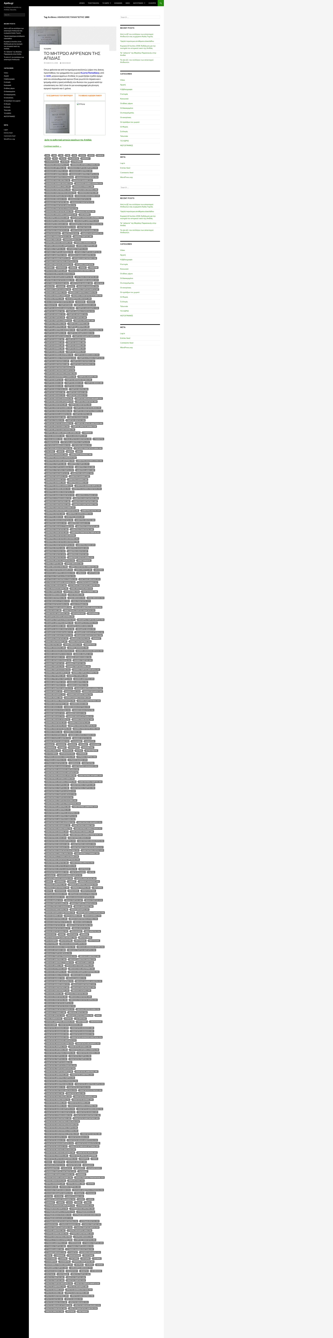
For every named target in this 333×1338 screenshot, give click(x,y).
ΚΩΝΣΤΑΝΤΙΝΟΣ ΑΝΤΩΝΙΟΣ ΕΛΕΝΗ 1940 (60, 778)
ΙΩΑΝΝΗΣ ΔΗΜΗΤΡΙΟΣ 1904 (77, 682)
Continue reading (52, 146)
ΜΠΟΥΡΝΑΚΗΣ (80, 940)
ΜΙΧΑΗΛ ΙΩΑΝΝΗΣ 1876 (54, 916)
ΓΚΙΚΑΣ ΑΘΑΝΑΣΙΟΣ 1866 (55, 436)
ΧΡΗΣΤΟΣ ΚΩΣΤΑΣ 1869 (54, 1299)
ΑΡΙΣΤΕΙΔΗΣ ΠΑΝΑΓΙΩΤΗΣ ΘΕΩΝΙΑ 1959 (59, 280)
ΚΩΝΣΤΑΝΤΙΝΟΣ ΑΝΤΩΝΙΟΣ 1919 (90, 775)
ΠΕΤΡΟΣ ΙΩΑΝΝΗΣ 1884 (76, 1184)
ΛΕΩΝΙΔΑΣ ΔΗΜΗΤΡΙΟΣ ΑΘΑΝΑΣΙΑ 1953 (83, 884)
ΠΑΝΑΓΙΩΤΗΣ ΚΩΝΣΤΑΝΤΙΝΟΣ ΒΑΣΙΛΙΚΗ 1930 (62, 1124)
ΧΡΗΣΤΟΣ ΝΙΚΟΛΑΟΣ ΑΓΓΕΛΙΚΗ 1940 (58, 1305)
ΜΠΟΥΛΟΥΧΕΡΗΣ (85, 937)
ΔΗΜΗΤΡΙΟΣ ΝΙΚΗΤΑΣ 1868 (85, 520)
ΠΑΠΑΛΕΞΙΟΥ (79, 1168)
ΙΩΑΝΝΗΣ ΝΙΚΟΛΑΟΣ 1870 (55, 713)
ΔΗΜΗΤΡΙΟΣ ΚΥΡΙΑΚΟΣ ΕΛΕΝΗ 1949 (58, 498)
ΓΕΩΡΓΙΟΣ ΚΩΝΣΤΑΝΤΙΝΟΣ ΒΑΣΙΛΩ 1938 (60, 367)
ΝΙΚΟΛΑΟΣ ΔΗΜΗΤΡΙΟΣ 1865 (89, 956)
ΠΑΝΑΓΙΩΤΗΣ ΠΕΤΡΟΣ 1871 (87, 1152)
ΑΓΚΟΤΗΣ (65, 161)
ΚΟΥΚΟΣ (79, 750)
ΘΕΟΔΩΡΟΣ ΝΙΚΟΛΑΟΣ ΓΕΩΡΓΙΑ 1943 (59, 635)
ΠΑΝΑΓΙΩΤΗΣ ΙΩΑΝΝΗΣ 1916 (56, 1106)
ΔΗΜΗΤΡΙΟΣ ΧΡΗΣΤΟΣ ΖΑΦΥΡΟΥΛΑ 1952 (60, 560)
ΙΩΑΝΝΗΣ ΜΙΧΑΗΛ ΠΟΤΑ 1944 (83, 710)
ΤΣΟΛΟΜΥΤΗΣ (65, 1261)
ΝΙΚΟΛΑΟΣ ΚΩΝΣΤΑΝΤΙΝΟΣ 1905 (83, 987)
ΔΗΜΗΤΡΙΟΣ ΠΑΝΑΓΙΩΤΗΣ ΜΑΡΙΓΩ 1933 (59, 545)
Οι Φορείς (152, 3)
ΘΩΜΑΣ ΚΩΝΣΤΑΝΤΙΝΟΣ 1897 (56, 641)
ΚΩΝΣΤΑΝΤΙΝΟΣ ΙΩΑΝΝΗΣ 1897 (57, 835)
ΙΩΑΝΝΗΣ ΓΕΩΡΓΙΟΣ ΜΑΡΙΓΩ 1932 (57, 672)
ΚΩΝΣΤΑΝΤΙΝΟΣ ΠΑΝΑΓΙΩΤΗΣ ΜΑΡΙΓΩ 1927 (87, 847)
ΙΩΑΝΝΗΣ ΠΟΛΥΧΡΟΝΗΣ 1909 (56, 735)
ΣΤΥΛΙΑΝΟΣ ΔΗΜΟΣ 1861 (54, 1249)
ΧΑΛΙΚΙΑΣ (89, 1265)
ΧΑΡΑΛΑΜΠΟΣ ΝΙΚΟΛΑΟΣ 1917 (81, 1268)
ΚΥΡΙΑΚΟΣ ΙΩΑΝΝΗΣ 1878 (78, 760)
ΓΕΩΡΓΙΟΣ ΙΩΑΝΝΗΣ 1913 (54, 352)
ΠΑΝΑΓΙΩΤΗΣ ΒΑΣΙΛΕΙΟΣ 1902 (88, 1053)
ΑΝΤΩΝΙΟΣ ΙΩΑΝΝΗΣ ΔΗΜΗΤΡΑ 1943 (82, 255)
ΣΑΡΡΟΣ (90, 1199)
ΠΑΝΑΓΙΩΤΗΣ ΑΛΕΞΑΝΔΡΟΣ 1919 (88, 1043)
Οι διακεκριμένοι (126, 108)
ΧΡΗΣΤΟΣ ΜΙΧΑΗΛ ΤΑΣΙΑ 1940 (56, 1302)
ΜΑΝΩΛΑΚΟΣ (73, 891)
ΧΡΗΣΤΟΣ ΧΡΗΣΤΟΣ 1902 (54, 1311)
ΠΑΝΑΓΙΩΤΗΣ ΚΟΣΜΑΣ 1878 (87, 1112)
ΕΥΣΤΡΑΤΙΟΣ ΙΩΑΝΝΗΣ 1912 (87, 582)
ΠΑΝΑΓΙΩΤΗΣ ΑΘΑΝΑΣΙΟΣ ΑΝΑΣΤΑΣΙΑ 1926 (86, 1037)
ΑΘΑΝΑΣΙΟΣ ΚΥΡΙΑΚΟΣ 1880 (83, 186)
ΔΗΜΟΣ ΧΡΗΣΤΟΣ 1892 (83, 570)
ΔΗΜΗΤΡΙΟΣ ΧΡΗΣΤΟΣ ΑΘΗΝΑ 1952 (81, 557)
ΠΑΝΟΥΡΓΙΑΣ (59, 1162)
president (86, 158)
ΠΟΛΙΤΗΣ (91, 1184)
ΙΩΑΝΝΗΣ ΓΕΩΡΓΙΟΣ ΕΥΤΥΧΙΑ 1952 (58, 669)
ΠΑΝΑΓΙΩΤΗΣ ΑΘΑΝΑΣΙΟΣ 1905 (57, 1034)
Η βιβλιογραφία (126, 89)
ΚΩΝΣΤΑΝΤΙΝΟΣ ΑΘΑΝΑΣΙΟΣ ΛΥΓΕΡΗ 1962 (60, 775)
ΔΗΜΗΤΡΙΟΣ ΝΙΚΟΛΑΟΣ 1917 (79, 523)
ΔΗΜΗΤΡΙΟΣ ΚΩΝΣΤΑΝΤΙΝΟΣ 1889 (85, 501)
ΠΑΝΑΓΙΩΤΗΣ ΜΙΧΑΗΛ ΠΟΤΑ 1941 (87, 1143)
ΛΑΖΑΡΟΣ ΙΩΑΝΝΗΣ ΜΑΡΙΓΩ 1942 (69, 875)
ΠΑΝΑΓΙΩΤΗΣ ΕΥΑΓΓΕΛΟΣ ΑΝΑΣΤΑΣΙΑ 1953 (61, 1090)
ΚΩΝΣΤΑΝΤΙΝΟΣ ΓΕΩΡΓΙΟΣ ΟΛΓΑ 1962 (59, 797)
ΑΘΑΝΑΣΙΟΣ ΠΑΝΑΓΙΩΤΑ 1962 (79, 199)
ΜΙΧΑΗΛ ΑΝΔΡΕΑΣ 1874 (54, 900)
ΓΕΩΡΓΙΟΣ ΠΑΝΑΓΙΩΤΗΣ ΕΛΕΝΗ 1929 (58, 408)
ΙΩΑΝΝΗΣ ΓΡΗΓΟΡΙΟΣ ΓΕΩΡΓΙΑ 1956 (58, 679)
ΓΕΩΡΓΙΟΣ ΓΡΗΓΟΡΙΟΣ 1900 (55, 323)
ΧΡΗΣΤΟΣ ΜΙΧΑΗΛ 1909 (74, 1299)
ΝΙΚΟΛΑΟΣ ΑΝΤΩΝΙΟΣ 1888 (55, 950)
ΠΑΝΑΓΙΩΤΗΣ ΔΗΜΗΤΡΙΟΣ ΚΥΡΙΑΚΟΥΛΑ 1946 (61, 1081)
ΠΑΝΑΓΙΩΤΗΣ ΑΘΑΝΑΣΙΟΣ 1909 (57, 1037)
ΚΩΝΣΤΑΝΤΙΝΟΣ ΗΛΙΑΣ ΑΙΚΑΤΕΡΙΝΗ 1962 (60, 822)
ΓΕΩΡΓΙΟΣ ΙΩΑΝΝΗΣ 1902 (54, 348)
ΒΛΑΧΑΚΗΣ (81, 302)
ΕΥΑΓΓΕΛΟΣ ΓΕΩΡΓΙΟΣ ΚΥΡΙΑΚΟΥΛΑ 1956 (60, 576)
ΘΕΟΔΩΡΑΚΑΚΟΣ (78, 613)
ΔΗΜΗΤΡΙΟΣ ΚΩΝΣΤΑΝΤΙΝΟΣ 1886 (58, 501)
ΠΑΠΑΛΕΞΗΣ (66, 1168)
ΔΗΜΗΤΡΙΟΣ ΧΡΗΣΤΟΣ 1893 (78, 554)
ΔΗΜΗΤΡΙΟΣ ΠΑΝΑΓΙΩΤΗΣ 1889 (82, 529)
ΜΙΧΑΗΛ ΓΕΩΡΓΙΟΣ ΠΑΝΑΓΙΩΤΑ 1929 (83, 903)
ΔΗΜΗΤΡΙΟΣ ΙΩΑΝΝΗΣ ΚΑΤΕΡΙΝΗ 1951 (59, 486)
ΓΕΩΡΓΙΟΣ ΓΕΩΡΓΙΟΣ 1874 (55, 317)
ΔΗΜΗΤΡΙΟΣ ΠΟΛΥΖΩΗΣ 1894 (78, 548)
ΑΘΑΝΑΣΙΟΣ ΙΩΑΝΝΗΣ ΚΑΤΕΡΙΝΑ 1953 (89, 183)
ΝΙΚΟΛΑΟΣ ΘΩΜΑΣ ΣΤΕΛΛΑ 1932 (57, 975)
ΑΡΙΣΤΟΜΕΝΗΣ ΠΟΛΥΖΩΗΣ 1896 (57, 283)
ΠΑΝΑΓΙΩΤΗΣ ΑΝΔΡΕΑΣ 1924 (56, 1046)
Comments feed (126, 172)
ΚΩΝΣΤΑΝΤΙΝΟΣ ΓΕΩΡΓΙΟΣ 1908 (83, 788)
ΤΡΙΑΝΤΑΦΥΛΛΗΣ (74, 1255)
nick (55, 158)
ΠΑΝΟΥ (48, 1162)
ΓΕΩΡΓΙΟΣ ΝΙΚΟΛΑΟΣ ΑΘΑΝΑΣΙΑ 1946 (59, 398)
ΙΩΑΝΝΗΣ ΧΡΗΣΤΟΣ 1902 (82, 738)
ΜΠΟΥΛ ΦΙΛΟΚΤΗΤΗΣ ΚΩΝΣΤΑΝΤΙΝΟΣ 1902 (61, 937)
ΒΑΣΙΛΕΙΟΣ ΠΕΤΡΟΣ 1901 (54, 299)
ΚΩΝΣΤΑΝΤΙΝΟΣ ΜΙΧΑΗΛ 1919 (79, 838)
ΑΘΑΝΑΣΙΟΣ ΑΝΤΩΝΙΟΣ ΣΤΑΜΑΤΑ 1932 (85, 165)
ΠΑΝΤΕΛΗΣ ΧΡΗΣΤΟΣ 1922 (55, 1165)
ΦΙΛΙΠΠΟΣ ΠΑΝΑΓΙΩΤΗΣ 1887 (83, 1261)
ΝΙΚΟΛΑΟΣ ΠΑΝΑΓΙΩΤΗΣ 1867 (56, 997)
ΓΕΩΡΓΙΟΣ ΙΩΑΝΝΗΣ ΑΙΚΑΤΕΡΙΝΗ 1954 (59, 355)
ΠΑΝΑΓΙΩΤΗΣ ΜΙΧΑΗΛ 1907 (55, 1140)
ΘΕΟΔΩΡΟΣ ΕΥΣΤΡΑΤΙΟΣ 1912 (86, 623)
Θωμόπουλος (90, 644)
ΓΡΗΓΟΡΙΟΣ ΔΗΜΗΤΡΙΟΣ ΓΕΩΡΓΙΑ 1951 (75, 442)
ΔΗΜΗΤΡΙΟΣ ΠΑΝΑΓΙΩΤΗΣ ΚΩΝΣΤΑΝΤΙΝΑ (60, 535)
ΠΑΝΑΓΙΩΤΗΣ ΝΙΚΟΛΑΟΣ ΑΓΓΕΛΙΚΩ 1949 (84, 1146)
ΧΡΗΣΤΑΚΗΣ (50, 1274)
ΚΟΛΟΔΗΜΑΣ (95, 744)
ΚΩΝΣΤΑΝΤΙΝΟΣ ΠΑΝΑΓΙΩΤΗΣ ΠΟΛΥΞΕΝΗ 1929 (62, 850)
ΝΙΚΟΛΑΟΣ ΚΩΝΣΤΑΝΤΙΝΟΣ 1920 (57, 990)
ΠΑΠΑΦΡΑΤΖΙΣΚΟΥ (94, 1168)
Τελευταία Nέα (93, 3)
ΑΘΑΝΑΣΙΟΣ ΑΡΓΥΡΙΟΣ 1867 (55, 168)
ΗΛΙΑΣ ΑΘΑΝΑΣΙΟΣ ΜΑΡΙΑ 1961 (56, 588)
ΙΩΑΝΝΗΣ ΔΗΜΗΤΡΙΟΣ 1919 (55, 685)
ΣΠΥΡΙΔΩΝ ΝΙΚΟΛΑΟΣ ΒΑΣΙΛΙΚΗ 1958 (87, 1215)
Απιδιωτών (93, 267)
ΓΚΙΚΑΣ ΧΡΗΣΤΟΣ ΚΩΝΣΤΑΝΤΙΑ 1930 (78, 439)
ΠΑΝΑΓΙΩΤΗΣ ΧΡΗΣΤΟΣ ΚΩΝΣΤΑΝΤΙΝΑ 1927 (61, 1159)
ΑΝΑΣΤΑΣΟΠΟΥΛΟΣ (53, 233)
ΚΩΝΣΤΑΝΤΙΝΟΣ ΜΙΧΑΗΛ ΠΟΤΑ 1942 (90, 841)
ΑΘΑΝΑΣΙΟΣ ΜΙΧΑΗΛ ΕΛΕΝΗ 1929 (87, 196)
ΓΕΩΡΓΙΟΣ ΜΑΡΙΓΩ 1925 (54, 380)
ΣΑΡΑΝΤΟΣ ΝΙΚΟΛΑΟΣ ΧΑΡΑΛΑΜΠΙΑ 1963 (60, 1199)
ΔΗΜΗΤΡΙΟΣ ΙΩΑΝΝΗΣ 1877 (55, 479)
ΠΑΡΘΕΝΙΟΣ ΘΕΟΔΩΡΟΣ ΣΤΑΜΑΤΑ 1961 (59, 1174)
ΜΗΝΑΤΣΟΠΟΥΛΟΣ (88, 891)
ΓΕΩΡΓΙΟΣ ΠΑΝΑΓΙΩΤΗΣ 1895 (56, 404)
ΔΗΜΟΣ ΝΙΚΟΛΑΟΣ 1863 (74, 563)
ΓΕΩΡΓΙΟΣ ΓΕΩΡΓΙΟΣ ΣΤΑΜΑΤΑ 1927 (58, 320)
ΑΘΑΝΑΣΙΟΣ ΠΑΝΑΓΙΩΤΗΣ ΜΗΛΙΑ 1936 (59, 211)
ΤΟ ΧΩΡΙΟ (105, 3)
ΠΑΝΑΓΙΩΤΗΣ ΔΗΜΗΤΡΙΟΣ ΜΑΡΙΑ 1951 (59, 1084)
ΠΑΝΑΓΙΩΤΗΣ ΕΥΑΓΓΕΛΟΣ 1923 (79, 1087)
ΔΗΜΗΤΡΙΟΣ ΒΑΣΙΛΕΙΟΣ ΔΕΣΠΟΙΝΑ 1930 (60, 461)
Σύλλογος (73, 1252)
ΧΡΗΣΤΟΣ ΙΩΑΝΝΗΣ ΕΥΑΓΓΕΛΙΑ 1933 (79, 1289)
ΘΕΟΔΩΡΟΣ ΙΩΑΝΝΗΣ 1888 (55, 626)
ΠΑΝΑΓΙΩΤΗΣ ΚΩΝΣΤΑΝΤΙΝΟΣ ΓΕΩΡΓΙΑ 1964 (61, 1127)
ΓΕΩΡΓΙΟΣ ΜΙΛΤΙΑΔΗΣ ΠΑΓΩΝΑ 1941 (78, 380)
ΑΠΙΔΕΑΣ (73, 267)
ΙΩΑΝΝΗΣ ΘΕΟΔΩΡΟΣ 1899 (92, 691)
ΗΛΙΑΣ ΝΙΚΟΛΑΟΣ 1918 (76, 598)
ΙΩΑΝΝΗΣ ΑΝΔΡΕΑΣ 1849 (83, 654)
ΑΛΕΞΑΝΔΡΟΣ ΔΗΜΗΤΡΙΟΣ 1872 (87, 221)
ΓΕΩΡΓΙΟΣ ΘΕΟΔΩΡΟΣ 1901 (55, 333)
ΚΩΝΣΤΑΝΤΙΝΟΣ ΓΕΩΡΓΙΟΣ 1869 (57, 785)
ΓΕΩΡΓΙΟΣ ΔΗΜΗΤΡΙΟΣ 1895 (55, 327)
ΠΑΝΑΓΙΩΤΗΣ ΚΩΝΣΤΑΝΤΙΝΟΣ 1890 (58, 1118)
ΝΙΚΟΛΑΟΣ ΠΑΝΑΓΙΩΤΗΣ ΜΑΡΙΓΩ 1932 (59, 1003)
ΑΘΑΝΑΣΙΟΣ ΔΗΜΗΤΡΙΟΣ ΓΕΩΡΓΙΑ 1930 (84, 174)
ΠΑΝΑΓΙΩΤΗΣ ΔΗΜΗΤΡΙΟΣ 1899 (57, 1074)
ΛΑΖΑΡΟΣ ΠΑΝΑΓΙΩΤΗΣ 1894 (86, 878)
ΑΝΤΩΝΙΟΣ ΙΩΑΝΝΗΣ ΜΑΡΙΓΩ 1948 (58, 258)
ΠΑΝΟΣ (94, 1159)
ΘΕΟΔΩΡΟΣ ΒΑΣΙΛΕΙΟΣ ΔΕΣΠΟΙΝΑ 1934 (59, 616)
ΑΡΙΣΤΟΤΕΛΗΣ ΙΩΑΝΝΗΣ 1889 (82, 283)
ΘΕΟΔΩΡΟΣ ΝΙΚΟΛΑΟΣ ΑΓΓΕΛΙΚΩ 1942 (89, 632)
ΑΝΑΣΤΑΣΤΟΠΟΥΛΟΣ (70, 233)
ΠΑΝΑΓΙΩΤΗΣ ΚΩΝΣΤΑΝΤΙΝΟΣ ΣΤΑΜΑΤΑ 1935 (61, 1131)
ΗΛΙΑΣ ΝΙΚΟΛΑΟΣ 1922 (96, 598)
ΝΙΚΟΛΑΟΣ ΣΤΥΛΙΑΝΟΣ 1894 (55, 1012)
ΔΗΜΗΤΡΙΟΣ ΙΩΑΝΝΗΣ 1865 (79, 476)
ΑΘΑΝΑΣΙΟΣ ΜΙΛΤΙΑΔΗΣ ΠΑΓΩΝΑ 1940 (59, 196)
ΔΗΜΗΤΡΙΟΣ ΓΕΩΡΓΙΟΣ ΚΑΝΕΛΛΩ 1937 (59, 467)
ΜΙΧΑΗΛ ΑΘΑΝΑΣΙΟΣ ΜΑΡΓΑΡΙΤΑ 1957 (80, 897)
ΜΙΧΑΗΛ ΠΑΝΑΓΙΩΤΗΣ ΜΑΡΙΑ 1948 (80, 925)
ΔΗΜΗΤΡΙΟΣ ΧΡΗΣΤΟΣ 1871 (77, 551)
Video (128, 3)
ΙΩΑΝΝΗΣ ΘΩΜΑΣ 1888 (54, 697)
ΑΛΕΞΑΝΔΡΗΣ (85, 214)
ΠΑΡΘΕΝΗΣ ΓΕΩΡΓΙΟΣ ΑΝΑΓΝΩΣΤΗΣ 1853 (60, 1171)
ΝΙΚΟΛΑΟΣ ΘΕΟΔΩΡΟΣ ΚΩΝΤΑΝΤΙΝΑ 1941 (84, 972)
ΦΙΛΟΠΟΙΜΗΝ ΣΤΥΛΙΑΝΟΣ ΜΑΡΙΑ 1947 (59, 1265)
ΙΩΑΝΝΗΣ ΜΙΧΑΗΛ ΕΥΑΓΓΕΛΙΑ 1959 (77, 707)
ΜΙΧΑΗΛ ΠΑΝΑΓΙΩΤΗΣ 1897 (55, 925)
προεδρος (79, 1193)
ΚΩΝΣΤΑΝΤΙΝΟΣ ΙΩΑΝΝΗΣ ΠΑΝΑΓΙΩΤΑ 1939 (86, 835)
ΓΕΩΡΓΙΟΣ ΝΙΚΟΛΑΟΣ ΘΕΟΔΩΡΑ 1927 (89, 398)
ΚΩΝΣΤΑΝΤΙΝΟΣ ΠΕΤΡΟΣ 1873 (92, 850)
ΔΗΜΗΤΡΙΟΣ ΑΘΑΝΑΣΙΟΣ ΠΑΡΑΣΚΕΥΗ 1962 (61, 457)
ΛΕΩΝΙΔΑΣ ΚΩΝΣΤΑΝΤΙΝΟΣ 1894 (57, 887)
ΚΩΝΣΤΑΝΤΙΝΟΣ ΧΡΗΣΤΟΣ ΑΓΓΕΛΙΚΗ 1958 (60, 866)
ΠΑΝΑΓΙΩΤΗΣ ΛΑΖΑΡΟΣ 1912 (56, 1137)
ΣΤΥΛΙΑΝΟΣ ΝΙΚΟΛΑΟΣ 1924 (55, 1252)
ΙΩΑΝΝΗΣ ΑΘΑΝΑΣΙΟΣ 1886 (55, 648)
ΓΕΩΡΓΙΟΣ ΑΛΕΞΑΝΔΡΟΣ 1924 (87, 308)
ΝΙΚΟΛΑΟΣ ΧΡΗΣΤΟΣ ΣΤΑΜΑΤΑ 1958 (80, 1015)
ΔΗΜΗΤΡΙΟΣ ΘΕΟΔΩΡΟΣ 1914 (56, 476)
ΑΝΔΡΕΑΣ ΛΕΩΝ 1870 (53, 239)
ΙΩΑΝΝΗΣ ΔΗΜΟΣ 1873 (54, 691)
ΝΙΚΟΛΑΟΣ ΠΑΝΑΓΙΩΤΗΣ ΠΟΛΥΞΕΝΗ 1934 (60, 1006)
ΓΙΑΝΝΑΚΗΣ (87, 433)
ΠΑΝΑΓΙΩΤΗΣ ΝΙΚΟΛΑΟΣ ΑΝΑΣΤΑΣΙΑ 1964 (60, 1149)
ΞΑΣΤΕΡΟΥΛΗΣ (80, 1018)
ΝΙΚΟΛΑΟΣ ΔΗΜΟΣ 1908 (54, 965)
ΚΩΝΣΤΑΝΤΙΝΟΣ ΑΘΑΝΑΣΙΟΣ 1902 (85, 766)
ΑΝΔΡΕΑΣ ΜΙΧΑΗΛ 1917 (72, 239)
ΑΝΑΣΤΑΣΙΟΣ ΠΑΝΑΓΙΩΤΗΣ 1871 (57, 230)
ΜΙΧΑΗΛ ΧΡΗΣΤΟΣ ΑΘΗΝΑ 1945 (56, 931)
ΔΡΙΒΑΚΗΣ (81, 573)
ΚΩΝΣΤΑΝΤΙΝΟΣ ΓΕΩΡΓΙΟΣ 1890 (83, 785)
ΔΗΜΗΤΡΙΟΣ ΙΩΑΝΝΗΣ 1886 (77, 479)
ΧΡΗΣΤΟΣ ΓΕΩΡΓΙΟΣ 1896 (55, 1280)
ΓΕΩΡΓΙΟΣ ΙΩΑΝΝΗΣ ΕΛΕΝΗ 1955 (87, 355)
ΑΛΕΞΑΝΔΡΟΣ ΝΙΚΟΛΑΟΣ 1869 (56, 224)
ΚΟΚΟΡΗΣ (72, 744)
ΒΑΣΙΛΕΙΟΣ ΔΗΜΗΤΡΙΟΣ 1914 (56, 292)
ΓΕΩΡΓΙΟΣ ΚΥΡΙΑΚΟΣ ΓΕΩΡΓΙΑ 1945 (91, 358)
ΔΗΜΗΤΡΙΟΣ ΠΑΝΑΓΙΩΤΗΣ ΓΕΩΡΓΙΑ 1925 (85, 532)
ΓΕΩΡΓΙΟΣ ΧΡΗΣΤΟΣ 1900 (76, 420)
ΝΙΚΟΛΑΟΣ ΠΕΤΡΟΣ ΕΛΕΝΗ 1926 (88, 1009)
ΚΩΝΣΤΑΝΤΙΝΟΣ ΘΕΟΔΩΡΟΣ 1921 (57, 825)
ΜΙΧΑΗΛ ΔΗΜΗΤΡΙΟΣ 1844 (84, 906)
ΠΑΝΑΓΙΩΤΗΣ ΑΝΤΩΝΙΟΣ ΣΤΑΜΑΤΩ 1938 (84, 1050)
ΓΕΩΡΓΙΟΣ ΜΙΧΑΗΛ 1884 (94, 383)
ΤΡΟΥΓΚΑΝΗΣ (51, 1258)
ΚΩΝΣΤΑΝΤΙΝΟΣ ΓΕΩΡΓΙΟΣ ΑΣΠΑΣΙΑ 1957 (60, 791)
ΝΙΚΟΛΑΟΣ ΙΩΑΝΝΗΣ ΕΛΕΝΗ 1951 (57, 984)
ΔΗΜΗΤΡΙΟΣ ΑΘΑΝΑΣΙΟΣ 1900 (81, 454)
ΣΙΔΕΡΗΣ (61, 1202)
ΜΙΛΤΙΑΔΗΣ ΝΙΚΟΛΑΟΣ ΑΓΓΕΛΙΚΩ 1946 (83, 894)
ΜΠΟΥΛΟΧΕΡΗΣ (51, 940)
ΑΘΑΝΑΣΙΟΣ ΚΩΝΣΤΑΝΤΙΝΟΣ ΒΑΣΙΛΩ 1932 (60, 193)
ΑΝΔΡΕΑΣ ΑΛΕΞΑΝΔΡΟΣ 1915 (92, 233)
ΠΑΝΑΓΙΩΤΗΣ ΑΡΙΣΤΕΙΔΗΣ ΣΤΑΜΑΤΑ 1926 (60, 1053)
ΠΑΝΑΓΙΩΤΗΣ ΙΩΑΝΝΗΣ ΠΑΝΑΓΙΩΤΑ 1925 (60, 1112)
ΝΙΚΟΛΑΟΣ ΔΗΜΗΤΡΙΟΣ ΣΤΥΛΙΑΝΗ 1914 (59, 962)
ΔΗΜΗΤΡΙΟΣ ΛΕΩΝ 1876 (54, 517)
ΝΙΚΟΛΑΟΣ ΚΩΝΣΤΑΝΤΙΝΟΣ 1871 (83, 984)
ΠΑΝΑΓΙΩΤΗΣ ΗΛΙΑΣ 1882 (54, 1093)
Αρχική (82, 3)
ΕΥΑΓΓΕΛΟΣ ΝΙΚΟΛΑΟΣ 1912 (90, 579)
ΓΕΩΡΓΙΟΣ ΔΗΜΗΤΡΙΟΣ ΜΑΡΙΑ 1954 (90, 330)
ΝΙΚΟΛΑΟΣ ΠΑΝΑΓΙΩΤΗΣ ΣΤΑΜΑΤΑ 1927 (59, 1009)
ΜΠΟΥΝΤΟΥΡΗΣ (66, 940)
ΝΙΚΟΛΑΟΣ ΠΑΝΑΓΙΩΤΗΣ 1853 (76, 993)
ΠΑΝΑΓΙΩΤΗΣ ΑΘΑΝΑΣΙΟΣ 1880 (82, 1028)
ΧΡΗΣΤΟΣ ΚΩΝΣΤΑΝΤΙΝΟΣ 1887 (77, 1293)
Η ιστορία (124, 94)
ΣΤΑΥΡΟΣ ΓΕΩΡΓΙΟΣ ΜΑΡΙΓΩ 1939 (87, 1227)
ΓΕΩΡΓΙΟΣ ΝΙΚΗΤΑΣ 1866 (79, 389)
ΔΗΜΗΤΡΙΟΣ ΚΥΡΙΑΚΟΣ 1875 (87, 495)
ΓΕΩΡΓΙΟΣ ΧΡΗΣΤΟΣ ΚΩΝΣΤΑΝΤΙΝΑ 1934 (60, 429)
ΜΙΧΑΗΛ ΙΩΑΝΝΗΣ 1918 (92, 916)
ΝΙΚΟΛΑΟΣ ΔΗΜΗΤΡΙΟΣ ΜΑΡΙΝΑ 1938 (82, 959)
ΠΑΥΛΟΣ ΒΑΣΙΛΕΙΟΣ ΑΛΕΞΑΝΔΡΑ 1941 (59, 1177)
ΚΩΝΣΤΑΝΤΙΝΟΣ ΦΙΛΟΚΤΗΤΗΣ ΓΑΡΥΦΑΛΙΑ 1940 (62, 859)
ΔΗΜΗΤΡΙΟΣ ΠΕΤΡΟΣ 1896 (55, 548)
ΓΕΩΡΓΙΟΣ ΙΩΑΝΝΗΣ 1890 (54, 345)
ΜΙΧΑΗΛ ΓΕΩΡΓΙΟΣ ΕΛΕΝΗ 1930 (56, 903)
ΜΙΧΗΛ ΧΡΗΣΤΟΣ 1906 (92, 931)
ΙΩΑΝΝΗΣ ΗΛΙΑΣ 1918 (72, 691)
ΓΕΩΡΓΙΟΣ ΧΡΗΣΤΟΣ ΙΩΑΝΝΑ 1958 (84, 426)
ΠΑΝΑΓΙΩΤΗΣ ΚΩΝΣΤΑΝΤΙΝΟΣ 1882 (87, 1115)
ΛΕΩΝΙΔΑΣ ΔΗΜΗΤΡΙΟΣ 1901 (56, 884)
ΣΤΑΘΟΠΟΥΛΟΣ (51, 1224)
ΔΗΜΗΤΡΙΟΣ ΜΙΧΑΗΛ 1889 (75, 517)
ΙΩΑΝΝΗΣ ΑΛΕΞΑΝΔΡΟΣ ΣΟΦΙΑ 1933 (58, 654)
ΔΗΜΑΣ (79, 451)
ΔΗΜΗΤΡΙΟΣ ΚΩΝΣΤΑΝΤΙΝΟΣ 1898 (58, 504)
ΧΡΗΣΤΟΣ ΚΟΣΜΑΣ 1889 (54, 1293)
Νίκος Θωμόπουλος (54, 1018)
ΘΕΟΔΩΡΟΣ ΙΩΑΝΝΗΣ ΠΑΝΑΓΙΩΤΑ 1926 (59, 629)
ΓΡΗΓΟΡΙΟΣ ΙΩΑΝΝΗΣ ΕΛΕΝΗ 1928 (58, 445)
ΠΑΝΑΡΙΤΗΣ (84, 1159)
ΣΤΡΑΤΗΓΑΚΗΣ (75, 1243)
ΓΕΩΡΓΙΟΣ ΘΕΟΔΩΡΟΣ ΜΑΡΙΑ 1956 (58, 336)
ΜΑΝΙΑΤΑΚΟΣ (60, 891)
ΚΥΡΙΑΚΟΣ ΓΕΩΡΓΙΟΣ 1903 (87, 757)
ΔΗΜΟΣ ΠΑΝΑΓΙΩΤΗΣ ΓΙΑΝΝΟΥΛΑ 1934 (83, 567)
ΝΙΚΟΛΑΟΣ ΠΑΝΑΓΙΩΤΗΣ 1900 (56, 1000)
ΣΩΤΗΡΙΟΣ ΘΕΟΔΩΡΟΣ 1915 (90, 1252)
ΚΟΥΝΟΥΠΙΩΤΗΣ (91, 750)
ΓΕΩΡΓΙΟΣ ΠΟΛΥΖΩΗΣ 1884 (55, 417)
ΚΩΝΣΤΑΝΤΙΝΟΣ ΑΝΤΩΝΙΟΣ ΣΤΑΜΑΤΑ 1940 (61, 782)
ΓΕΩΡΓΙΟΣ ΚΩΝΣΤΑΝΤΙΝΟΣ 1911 (83, 364)
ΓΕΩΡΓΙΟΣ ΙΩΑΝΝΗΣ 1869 (76, 339)
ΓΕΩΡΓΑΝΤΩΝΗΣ (66, 305)
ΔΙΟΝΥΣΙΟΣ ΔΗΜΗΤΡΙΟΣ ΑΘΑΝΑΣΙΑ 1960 (60, 573)
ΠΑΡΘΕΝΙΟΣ (83, 1171)
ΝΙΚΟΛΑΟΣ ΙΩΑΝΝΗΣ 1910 (76, 978)
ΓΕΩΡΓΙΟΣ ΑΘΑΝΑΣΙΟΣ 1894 (85, 305)
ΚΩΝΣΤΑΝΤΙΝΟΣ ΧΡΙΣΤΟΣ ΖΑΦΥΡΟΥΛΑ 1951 (61, 869)
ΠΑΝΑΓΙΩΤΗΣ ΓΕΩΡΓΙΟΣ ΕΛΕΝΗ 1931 (58, 1062)
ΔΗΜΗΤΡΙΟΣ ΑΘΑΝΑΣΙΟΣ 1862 (56, 454)
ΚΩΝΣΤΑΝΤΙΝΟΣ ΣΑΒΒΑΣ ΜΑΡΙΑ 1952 (59, 853)
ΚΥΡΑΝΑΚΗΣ (82, 753)
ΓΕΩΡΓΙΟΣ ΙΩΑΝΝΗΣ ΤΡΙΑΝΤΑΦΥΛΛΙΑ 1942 (60, 358)
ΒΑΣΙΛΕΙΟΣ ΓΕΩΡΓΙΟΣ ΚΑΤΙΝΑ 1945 (58, 289)
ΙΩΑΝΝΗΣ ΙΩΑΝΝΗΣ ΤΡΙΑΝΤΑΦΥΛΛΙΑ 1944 (60, 701)
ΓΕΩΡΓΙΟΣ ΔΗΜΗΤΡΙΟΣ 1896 (79, 327)
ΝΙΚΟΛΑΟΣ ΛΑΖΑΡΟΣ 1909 (81, 990)
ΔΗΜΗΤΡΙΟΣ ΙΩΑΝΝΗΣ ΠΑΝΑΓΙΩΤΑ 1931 (87, 489)
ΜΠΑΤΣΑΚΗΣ (72, 934)
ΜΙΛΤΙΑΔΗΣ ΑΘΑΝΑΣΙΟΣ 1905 (56, 894)
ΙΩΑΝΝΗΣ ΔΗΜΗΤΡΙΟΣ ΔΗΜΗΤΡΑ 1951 (59, 688)
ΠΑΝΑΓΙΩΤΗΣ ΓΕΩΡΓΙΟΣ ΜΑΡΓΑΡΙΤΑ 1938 (60, 1068)
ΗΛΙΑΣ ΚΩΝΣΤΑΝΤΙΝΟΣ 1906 (55, 598)
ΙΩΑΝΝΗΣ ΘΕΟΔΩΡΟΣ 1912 (55, 694)
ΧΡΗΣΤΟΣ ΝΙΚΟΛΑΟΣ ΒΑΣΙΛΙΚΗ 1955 (87, 1305)
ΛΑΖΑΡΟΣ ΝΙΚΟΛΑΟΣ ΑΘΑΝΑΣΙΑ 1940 (59, 878)
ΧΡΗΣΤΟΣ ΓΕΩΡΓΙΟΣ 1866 (81, 1274)
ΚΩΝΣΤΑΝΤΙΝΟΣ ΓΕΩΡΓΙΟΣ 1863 (90, 782)
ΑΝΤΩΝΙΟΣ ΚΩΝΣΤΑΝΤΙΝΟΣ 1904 (84, 258)
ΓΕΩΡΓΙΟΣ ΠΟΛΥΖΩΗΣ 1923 (77, 417)
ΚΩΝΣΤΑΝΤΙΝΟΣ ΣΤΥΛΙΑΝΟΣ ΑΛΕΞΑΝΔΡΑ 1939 (62, 856)
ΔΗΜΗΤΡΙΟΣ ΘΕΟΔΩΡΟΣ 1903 (82, 473)
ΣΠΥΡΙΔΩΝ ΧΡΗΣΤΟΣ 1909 (90, 1221)
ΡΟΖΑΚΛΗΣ (91, 1193)
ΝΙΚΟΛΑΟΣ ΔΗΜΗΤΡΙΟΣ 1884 (56, 959)
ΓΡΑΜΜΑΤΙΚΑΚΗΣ (52, 442)
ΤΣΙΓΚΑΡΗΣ (86, 1258)
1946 (61, 155)
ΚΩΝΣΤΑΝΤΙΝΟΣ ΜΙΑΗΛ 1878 (56, 838)
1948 (67, 155)
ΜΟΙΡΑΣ (62, 934)
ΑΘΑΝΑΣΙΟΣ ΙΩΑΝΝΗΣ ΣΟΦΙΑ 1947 (58, 186)
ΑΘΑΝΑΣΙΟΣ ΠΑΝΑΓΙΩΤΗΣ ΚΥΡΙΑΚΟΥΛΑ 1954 (61, 208)
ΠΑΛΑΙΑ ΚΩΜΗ (51, 1025)
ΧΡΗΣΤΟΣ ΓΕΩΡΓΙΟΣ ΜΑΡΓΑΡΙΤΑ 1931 (59, 1283)
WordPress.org (126, 177)
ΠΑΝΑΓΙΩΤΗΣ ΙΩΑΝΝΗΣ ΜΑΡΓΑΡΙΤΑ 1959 (60, 1109)
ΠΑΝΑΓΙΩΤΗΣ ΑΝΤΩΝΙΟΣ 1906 (56, 1050)
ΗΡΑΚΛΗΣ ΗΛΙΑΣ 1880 (53, 610)
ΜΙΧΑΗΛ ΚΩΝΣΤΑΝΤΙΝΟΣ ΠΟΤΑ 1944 (58, 922)
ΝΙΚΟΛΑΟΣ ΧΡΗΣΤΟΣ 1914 (55, 1015)
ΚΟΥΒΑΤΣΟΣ (68, 750)
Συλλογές (124, 131)
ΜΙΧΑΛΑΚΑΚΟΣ (76, 931)
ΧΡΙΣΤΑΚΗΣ (71, 1311)
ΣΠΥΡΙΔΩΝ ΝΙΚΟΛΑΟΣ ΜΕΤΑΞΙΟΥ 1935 (59, 1218)
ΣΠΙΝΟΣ (88, 1202)
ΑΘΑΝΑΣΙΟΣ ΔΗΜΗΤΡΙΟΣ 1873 (56, 171)
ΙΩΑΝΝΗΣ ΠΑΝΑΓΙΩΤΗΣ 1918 (56, 725)
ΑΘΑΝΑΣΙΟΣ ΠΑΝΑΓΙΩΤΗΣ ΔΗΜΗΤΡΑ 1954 (60, 205)
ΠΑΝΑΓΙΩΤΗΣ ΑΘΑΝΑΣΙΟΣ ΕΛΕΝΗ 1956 (59, 1043)
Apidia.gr (9, 3)
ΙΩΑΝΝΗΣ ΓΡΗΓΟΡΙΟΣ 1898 (77, 676)
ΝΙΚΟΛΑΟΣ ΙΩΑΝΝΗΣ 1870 (81, 975)
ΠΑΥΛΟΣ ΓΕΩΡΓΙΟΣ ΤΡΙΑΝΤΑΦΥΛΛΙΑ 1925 (90, 1177)
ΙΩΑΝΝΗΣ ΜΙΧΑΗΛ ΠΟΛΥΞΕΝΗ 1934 (58, 710)
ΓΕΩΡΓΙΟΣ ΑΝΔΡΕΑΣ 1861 (55, 311)
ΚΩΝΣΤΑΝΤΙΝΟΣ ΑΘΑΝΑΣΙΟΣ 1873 (58, 766)
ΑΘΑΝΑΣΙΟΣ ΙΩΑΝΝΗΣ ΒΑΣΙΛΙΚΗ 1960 (59, 183)
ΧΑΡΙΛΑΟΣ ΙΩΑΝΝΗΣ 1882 (54, 1271)
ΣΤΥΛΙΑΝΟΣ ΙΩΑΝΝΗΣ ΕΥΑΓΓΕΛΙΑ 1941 (80, 1249)
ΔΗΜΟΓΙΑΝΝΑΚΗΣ (84, 560)
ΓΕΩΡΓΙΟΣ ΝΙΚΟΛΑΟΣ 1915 (55, 395)
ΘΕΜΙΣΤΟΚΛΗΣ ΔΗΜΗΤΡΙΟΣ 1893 (57, 613)
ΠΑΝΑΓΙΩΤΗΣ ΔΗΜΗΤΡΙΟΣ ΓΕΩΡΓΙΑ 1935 (60, 1078)
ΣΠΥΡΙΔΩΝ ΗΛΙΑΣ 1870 (85, 1205)
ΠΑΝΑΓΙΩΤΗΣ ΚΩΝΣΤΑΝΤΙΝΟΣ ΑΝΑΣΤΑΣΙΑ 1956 (62, 1121)
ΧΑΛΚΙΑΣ (100, 1265)
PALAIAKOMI (73, 158)
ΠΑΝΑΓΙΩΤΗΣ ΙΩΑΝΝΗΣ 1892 (83, 1099)
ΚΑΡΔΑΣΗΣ (50, 744)
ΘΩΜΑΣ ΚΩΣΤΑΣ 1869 (53, 644)
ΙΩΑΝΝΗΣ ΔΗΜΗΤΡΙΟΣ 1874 (55, 682)
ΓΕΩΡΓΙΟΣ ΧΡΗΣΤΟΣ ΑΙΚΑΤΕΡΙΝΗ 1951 (59, 423)
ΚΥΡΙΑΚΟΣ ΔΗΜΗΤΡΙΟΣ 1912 (55, 760)
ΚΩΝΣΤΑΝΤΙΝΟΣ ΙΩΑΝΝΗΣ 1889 (82, 831)
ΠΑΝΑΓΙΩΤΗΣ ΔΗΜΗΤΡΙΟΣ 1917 (82, 1074)
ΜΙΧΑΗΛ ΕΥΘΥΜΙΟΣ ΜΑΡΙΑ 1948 (56, 909)
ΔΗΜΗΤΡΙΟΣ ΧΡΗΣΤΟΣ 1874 (55, 554)
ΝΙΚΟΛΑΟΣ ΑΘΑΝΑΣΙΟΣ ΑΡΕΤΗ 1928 (73, 944)
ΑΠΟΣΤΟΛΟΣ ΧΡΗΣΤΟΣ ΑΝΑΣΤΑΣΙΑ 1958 (60, 274)
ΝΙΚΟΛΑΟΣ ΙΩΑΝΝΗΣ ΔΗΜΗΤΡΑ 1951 (88, 981)
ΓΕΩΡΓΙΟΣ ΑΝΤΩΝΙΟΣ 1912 (55, 314)
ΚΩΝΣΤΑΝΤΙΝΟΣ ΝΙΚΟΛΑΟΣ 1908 (83, 844)
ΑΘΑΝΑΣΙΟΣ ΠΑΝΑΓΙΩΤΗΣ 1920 (82, 202)
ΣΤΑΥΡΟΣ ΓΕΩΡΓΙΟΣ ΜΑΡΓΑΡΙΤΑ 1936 (59, 1227)
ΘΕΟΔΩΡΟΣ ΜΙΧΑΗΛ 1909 (86, 629)
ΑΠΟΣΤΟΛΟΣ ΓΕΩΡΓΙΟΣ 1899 (56, 270)
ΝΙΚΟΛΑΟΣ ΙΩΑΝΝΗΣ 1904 (55, 978)
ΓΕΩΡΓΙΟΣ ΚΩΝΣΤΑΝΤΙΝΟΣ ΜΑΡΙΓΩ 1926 (60, 370)
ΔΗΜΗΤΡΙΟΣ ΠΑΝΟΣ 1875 (86, 545)
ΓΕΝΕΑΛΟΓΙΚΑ (51, 305)
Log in (122, 163)
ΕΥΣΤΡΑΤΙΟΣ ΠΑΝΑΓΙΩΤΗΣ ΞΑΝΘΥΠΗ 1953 (84, 585)
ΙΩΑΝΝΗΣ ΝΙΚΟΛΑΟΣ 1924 (55, 716)
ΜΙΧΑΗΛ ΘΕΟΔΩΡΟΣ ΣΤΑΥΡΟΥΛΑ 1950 (91, 912)
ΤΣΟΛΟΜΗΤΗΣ (51, 1261)
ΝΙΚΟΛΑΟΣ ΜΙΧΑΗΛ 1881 (54, 993)
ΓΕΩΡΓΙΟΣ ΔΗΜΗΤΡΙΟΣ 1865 (78, 323)
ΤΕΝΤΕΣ (49, 1255)
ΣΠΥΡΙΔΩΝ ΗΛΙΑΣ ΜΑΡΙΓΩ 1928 (56, 1208)
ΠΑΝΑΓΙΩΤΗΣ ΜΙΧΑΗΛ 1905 (79, 1137)
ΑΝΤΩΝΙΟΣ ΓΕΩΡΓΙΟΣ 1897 (87, 246)
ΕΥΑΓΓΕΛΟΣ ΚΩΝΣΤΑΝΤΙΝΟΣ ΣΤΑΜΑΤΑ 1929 (61, 579)
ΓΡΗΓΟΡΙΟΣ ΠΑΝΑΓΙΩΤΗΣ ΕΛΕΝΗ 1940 (88, 448)
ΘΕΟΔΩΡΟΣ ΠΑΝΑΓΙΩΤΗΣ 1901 (57, 638)
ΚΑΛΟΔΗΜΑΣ (77, 741)
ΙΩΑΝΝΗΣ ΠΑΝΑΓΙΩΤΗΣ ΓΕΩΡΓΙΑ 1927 (82, 725)
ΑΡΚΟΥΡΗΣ (50, 286)
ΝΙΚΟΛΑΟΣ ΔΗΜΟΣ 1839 (85, 962)
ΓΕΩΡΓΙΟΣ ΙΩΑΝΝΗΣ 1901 (76, 345)
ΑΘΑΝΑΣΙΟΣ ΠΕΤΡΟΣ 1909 (85, 211)
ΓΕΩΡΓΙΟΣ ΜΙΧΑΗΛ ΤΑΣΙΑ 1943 (56, 389)
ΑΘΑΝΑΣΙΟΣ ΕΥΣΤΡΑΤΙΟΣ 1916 (87, 177)
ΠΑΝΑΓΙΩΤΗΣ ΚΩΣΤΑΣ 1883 (91, 1134)
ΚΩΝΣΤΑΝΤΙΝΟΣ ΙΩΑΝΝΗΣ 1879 (57, 831)
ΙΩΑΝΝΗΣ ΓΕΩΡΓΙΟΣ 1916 (54, 666)
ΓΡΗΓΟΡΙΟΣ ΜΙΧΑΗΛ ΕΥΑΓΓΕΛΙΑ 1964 (58, 448)
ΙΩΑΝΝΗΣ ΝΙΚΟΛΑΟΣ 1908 (76, 713)
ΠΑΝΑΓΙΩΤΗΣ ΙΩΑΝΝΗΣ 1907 (79, 1103)
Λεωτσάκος (97, 887)
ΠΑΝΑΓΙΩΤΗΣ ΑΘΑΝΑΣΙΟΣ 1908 (82, 1034)
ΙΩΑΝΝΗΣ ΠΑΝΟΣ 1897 (73, 732)
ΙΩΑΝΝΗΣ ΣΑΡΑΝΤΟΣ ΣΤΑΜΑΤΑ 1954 (82, 735)
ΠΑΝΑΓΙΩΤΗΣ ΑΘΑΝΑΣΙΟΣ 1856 (71, 1025)
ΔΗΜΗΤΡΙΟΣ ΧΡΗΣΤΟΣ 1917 (55, 557)
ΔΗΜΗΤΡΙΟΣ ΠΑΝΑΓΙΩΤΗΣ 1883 (57, 529)
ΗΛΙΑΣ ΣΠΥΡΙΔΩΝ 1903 (79, 604)
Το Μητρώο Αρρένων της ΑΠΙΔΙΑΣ (72, 56)
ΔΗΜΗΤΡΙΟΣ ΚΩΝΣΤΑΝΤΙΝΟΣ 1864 (86, 498)
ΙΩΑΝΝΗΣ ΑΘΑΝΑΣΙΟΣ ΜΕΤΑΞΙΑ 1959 (90, 651)
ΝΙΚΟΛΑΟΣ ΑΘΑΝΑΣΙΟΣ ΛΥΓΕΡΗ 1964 (91, 947)
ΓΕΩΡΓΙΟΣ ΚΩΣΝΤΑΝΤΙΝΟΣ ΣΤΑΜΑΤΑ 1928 (60, 376)
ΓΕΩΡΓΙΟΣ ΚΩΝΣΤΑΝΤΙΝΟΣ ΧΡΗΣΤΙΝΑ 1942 (61, 373)
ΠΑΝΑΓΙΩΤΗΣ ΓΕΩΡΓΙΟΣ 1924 (80, 1059)
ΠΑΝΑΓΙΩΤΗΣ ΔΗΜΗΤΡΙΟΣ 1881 (87, 1071)
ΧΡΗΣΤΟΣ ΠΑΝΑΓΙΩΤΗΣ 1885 (56, 1308)
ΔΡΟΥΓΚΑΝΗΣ (94, 573)
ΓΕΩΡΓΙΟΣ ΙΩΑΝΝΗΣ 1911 (76, 348)
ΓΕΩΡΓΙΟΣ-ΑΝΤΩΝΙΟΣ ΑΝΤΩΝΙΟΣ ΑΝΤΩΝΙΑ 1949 (63, 433)
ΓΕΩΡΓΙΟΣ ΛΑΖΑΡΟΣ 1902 (88, 376)
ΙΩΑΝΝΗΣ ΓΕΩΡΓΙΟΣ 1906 (76, 663)
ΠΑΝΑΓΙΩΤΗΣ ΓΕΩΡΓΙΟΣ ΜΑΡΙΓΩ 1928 (59, 1071)
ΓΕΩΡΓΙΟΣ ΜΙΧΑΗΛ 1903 (74, 386)
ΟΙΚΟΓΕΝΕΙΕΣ (82, 1021)
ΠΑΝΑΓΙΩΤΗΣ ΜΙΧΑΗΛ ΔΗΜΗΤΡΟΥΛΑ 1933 (82, 1140)
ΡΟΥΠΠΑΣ (59, 1196)
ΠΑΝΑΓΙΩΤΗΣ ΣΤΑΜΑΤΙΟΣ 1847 (56, 1155)
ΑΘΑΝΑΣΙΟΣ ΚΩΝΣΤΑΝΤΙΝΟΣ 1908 (85, 189)
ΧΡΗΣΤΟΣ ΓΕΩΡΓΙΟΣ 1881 (55, 1277)
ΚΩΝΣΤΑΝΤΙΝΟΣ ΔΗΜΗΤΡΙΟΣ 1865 (58, 806)
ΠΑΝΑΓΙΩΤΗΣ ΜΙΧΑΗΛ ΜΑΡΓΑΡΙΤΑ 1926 (59, 1143)
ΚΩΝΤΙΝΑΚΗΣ (84, 869)
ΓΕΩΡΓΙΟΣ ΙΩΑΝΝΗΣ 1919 (76, 352)
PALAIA (63, 158)
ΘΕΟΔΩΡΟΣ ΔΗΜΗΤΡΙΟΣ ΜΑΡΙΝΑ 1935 (59, 623)
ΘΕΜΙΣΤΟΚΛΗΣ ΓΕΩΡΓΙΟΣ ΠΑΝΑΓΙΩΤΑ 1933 (79, 610)
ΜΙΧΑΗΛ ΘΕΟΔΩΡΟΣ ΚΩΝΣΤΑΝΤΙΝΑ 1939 (60, 912)
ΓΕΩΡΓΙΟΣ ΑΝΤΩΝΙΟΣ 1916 (77, 314)
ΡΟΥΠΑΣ (49, 1196)
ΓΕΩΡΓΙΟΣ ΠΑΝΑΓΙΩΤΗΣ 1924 (80, 404)
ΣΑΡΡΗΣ (81, 1199)
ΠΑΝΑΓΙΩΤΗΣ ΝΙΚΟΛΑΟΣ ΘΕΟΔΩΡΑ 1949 (60, 1152)
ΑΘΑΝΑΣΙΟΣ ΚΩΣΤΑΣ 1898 (88, 193)
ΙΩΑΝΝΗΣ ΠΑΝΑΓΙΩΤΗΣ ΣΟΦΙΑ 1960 (86, 729)
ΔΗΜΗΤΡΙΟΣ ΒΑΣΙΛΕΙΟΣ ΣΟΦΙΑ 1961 (89, 461)
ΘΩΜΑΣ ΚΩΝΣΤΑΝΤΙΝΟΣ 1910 (80, 641)
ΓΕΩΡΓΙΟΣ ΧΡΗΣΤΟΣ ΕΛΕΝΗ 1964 (57, 426)
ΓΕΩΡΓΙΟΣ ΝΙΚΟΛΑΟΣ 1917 (77, 395)
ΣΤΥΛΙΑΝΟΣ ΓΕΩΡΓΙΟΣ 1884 (55, 1246)
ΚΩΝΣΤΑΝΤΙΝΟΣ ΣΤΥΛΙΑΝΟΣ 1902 (87, 853)
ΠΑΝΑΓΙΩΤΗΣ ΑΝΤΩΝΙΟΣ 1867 (80, 1046)
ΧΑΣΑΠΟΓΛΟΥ (72, 1271)
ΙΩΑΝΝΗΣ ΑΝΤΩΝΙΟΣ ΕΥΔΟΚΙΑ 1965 (58, 660)
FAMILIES (100, 155)
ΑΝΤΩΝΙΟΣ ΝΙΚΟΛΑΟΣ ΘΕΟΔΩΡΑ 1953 (59, 264)
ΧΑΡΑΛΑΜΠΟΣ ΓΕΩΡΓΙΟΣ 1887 (56, 1268)
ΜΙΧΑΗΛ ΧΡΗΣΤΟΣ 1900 (81, 928)
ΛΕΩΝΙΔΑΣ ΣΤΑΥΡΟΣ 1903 (81, 887)
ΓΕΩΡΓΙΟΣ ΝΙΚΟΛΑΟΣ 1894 (77, 392)
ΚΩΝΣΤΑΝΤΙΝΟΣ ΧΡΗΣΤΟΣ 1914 (82, 863)
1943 (47, 155)
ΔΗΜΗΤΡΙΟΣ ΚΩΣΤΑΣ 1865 (55, 514)
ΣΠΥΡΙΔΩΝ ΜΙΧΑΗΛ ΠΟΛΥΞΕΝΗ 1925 (58, 1215)
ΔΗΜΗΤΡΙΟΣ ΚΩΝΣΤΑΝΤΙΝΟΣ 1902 (85, 504)
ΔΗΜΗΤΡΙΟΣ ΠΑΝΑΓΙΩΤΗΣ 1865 (87, 526)
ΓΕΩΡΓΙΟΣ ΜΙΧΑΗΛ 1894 (54, 386)
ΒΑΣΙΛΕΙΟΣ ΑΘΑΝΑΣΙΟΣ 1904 (88, 286)
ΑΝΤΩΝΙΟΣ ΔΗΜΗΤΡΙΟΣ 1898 (56, 255)
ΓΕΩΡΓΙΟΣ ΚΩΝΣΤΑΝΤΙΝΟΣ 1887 (83, 361)
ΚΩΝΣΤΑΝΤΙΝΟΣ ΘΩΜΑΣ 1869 (83, 825)
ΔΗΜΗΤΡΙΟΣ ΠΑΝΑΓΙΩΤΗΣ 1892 (57, 532)
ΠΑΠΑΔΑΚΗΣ (88, 1165)
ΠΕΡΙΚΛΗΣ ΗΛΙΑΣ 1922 (76, 1180)
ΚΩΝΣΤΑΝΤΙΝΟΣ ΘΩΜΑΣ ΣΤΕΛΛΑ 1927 (88, 828)
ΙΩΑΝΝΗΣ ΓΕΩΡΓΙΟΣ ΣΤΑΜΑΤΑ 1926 (85, 672)
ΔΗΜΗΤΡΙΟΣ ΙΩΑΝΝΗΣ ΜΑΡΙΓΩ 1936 (88, 486)
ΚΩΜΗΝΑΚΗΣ (74, 763)
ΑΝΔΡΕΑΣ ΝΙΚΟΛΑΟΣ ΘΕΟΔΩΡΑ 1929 (59, 242)
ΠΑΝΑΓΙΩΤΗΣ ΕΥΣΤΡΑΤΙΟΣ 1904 (90, 1090)
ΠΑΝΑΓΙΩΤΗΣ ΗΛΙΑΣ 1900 (75, 1093)
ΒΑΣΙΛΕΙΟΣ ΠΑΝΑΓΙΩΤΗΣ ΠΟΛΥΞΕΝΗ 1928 (87, 295)
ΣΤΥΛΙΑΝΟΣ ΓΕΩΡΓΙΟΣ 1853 (93, 1243)
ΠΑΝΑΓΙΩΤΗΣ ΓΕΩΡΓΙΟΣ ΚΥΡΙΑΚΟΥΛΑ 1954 (61, 1065)
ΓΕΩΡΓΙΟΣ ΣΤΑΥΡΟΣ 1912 (54, 420)
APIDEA (82, 155)
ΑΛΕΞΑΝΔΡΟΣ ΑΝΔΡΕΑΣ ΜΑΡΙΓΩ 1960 (59, 221)
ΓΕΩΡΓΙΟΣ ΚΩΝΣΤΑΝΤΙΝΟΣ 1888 (57, 364)
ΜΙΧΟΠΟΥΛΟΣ (51, 934)
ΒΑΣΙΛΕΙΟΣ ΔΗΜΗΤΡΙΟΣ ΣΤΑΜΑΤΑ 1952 (82, 292)
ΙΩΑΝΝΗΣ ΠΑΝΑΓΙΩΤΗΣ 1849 (83, 719)
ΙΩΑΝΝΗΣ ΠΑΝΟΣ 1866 (53, 732)
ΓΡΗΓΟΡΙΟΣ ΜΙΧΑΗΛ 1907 (82, 445)
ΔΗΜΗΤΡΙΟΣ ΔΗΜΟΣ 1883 (85, 470)
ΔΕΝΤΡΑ (70, 451)
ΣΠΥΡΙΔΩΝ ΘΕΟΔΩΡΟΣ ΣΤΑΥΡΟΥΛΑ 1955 (60, 1212)
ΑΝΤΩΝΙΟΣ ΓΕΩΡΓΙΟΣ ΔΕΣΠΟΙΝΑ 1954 (59, 252)
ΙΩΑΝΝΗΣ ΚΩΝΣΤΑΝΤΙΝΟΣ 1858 (89, 701)
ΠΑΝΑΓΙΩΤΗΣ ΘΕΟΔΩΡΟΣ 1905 (85, 1096)
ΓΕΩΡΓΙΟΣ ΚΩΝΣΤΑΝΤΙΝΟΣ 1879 (57, 361)
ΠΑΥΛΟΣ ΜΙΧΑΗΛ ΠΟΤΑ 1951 (55, 1180)
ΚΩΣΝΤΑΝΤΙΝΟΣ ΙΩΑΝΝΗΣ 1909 (57, 872)
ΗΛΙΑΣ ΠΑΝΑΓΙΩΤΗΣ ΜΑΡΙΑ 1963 (57, 604)
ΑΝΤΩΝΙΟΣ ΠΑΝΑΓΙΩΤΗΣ (84, 264)
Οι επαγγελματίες (127, 113)
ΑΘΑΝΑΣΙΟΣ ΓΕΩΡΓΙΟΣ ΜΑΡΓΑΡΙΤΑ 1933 (83, 168)
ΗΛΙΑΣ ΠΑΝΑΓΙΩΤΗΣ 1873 (81, 601)
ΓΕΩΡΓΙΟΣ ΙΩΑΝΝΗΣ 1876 (54, 342)
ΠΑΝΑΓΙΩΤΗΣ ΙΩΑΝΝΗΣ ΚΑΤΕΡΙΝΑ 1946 (83, 1106)
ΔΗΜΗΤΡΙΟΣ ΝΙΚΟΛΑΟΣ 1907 (56, 523)
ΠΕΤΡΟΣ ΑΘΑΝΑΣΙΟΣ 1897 (55, 1184)
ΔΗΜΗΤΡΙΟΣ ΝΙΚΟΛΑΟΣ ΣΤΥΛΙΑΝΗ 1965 (59, 526)
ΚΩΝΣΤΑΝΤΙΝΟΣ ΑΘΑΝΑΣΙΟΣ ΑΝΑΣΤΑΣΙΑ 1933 (62, 769)
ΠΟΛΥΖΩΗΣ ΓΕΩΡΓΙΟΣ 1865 (70, 1187)
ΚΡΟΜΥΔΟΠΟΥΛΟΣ (67, 753)
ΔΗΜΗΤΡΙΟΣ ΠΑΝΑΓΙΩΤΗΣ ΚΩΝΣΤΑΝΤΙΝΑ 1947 (62, 538)
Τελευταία (124, 136)
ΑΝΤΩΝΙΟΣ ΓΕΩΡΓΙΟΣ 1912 (55, 249)
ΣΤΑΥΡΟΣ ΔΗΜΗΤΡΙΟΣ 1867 (55, 1230)
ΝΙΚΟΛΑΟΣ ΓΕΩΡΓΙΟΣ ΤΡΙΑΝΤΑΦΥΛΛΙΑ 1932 (61, 956)
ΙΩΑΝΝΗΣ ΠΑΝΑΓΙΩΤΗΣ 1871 (56, 722)
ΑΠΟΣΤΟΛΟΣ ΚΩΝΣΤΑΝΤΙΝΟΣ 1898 (82, 270)
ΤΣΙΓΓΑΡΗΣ (74, 1258)
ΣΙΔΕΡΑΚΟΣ (50, 1202)
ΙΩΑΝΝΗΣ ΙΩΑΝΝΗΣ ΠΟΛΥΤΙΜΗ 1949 (77, 697)
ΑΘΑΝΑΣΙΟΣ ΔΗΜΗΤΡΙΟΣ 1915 (56, 174)
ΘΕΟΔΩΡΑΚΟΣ (93, 613)
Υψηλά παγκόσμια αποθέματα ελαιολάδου (137, 41)
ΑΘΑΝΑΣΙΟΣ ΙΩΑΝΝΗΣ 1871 (82, 180)
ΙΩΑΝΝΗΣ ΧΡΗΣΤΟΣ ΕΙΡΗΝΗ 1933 (57, 741)
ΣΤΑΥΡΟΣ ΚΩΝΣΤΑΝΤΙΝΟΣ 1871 (82, 1233)
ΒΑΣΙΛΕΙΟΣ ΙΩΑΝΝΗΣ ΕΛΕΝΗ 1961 (57, 295)
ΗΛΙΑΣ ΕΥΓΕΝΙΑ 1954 (72, 591)
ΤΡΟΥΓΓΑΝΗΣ (88, 1255)
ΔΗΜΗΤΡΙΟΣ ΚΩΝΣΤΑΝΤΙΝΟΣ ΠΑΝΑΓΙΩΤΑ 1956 (62, 510)
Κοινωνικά (118, 3)
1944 (54, 155)
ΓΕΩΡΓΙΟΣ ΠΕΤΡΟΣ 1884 (82, 414)
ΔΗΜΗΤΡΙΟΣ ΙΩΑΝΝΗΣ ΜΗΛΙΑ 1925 (58, 489)
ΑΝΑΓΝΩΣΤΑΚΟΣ (84, 227)
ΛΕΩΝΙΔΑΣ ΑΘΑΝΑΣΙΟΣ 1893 (89, 881)
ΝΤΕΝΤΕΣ (68, 1018)
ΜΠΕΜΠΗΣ (84, 934)
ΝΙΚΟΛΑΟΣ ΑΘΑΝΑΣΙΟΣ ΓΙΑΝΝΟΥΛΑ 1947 (60, 947)
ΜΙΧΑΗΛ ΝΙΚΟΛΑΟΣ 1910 (82, 922)
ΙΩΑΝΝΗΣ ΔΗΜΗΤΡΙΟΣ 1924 (77, 685)
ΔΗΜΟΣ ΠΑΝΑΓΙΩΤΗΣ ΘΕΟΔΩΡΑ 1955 (59, 570)
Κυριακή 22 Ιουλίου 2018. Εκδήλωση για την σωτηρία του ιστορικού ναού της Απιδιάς (138, 47)
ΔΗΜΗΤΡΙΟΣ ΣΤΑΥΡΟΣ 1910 (55, 551)
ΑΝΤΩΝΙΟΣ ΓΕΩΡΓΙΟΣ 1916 (77, 249)
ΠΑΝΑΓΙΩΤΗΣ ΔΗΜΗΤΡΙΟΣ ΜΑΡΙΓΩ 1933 (90, 1084)
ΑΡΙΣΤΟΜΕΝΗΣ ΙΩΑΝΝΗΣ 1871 (87, 280)
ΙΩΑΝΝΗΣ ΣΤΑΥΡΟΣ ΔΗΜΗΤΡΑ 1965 (58, 738)
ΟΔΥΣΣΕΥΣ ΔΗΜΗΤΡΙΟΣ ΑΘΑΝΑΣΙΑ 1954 (60, 1021)
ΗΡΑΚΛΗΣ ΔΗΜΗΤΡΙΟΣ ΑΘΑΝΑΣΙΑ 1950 (88, 607)
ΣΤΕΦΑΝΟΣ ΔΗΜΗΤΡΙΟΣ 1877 (56, 1243)
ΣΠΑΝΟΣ (78, 1202)
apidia (91, 155)
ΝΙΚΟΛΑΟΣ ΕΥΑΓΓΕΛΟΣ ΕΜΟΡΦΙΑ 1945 (79, 965)
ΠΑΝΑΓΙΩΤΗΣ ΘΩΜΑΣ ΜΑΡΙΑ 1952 (57, 1099)
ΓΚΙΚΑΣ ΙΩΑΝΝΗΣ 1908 (54, 439)
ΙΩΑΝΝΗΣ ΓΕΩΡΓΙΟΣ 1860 (83, 660)
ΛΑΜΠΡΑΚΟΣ (60, 881)
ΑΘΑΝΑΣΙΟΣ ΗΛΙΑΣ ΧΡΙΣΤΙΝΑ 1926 (57, 180)
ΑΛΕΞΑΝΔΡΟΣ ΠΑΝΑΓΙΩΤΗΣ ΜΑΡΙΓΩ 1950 (60, 227)
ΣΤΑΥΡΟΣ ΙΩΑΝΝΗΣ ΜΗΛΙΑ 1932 (57, 1233)
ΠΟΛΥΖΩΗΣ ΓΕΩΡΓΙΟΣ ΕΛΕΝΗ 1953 (58, 1190)
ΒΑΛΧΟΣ (71, 286)
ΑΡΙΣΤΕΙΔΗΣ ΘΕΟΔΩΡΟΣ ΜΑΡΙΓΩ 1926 (59, 277)
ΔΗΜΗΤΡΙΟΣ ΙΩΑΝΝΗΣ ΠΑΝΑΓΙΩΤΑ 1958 (59, 492)
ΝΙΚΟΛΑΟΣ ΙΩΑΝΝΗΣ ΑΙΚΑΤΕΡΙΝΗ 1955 (59, 981)
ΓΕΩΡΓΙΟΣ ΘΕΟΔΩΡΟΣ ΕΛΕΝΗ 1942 (81, 333)
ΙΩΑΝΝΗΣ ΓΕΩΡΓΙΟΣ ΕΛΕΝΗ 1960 (78, 666)
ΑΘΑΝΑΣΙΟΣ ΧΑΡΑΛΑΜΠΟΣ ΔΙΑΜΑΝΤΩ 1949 (61, 214)
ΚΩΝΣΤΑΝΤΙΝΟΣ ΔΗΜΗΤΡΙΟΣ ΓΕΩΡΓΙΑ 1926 (61, 816)
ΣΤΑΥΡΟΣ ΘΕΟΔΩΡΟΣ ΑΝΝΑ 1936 (79, 1230)
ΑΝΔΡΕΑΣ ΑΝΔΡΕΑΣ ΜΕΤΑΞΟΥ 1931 (58, 236)
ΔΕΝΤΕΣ (61, 451)
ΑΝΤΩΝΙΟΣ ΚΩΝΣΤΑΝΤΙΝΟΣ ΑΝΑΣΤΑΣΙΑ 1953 (61, 261)
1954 (74, 155)
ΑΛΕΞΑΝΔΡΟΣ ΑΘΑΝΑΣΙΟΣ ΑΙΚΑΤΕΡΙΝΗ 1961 (87, 218)
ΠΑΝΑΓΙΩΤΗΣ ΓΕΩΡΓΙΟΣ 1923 (56, 1059)
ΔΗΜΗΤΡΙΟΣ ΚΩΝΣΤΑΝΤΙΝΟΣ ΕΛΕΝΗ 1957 (60, 507)
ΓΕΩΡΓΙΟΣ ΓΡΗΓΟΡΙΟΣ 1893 (84, 320)
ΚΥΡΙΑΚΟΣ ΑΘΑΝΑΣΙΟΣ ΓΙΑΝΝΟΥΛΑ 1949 (60, 757)
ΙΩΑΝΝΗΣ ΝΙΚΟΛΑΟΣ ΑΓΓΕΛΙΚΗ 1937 (80, 716)
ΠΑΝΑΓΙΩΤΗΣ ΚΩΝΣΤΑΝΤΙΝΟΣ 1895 (86, 1118)
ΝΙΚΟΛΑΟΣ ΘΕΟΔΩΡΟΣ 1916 (56, 972)
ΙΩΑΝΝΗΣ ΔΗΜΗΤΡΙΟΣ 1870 (84, 679)
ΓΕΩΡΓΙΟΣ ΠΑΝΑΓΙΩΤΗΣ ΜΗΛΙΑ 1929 (87, 408)
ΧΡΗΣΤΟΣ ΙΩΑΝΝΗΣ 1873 (54, 1289)
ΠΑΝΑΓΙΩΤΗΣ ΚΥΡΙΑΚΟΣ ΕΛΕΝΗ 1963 (58, 1115)
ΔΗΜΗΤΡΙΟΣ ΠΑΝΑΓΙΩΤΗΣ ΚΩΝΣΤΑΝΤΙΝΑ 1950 (62, 542)
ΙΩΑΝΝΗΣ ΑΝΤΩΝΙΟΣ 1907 (55, 657)
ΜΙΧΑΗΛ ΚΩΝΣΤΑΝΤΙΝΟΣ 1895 (56, 919)
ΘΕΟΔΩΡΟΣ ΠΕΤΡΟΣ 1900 (80, 638)
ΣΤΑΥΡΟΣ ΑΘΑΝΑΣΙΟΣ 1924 (70, 1224)
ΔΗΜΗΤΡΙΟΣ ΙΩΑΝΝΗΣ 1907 (77, 482)
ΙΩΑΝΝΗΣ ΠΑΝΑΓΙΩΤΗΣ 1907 (79, 722)
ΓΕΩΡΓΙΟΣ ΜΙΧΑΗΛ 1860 (54, 383)
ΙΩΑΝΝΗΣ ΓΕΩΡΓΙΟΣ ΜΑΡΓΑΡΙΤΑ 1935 (86, 669)
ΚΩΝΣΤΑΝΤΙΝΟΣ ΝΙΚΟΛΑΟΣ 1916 (57, 847)
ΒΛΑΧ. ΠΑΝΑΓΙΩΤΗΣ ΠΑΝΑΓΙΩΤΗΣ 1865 (59, 302)
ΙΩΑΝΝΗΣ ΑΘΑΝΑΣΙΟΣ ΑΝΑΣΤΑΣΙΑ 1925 (59, 651)
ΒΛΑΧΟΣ (91, 302)
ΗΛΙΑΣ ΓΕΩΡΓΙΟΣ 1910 (53, 591)
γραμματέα (98, 439)
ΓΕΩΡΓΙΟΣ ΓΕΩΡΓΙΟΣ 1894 (77, 317)
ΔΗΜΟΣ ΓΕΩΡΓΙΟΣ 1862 (54, 563)
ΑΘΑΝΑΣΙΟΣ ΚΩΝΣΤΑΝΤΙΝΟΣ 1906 (58, 189)
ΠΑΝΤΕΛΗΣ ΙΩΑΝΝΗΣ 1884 (77, 1162)
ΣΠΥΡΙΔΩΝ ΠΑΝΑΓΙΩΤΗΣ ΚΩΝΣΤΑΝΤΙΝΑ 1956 (61, 1221)
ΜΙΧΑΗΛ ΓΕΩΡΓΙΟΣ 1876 (94, 900)
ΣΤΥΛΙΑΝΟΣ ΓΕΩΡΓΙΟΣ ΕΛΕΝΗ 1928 (81, 1246)
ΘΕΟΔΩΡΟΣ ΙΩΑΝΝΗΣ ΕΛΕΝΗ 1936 (80, 626)
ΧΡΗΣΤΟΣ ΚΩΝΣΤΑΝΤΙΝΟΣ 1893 (57, 1296)
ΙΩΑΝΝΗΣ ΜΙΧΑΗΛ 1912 (54, 707)
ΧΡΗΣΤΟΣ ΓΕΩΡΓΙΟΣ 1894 (76, 1277)
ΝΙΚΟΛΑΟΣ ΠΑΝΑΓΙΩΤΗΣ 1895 (80, 997)
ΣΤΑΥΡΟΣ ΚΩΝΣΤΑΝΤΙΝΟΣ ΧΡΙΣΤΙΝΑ (58, 1237)
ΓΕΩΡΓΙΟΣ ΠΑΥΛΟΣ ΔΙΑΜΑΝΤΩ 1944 (58, 414)
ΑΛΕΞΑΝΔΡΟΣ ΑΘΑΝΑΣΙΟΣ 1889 (57, 218)
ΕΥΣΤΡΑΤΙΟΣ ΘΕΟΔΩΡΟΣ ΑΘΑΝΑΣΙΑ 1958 (60, 582)
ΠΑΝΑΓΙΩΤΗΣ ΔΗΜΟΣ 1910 (55, 1087)
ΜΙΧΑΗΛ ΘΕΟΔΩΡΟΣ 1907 (80, 909)
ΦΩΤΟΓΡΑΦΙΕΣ (138, 3)
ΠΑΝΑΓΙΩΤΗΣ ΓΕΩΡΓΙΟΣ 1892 (56, 1056)
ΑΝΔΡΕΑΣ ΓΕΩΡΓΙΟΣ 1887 (83, 236)
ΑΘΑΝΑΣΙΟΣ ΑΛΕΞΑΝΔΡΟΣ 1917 (57, 165)
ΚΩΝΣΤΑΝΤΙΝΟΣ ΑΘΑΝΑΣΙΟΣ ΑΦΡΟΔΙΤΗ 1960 (62, 772)
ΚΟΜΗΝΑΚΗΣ (50, 747)
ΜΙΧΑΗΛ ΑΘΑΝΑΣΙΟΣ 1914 (55, 897)
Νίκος (98, 1015)
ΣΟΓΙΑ (69, 1202)
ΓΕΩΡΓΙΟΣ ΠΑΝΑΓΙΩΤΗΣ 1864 (86, 401)
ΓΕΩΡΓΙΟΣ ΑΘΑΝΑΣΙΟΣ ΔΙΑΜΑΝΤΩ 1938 (60, 308)
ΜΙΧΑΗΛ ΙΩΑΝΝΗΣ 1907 (73, 916)
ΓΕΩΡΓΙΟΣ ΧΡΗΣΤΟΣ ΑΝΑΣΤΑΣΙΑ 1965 (89, 423)
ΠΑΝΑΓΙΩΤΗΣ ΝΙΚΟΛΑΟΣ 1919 (56, 1146)
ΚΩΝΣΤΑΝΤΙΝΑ (88, 763)
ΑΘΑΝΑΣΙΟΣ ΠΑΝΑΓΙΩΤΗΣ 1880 (57, 202)
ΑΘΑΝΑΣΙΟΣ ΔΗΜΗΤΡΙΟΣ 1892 (81, 171)
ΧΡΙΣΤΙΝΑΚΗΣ (83, 1311)
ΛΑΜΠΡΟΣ (72, 881)
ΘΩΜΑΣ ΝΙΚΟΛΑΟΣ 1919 (73, 644)
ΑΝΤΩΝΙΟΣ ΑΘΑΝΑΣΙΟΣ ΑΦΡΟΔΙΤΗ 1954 (60, 246)
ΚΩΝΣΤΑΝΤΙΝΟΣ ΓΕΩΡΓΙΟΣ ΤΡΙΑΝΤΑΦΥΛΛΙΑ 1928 (63, 803)
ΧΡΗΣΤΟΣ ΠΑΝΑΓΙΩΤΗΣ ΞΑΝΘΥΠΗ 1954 (83, 1308)
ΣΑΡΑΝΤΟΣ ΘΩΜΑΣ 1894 (74, 1196)
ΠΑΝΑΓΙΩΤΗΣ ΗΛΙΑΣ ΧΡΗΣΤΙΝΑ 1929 (58, 1096)
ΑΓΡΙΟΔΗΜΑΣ (77, 161)
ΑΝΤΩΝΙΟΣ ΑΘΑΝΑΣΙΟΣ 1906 (85, 242)
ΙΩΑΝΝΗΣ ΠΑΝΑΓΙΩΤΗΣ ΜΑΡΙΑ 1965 (58, 729)
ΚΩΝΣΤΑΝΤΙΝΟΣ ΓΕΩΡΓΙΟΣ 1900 (57, 788)
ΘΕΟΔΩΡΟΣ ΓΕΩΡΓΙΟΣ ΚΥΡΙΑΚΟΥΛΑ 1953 (60, 620)
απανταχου (61, 267)
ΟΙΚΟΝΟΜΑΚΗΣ (96, 1021)
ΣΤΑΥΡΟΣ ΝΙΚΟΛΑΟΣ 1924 (83, 1237)
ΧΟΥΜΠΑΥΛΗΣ (96, 1271)
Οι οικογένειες (125, 117)
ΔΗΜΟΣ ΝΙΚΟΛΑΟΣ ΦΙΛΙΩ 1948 (56, 567)
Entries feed (125, 168)
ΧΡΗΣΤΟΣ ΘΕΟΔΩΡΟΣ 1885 (78, 1286)
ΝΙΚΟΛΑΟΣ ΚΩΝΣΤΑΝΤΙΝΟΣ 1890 (57, 987)
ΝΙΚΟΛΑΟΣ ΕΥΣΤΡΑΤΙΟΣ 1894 (56, 969)
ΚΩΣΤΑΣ (91, 872)
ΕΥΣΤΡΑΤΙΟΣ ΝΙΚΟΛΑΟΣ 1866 (56, 585)
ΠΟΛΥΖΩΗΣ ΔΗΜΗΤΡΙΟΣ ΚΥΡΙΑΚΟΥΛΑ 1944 (88, 1190)
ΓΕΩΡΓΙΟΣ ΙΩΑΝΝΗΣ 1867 (54, 339)
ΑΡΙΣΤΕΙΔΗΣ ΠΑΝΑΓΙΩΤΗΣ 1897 (87, 277)
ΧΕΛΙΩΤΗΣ (84, 1271)
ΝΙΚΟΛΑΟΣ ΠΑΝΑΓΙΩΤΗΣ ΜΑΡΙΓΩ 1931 (83, 1000)
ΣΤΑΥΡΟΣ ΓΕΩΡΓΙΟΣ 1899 (92, 1224)
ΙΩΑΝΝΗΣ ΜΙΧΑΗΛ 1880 (79, 704)
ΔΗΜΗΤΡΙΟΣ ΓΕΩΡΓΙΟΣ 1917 (79, 464)
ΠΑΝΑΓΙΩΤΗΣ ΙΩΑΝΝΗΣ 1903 (56, 1103)
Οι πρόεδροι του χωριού (130, 122)
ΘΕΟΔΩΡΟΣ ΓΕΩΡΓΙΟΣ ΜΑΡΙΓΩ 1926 (91, 620)
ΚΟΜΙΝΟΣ (62, 747)
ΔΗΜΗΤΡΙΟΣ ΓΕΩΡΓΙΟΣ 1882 (55, 464)
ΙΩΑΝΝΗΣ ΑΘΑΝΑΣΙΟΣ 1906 (78, 648)
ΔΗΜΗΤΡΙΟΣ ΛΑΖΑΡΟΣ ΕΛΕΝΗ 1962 (80, 514)
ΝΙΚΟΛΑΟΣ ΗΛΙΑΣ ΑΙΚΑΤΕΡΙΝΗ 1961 (81, 969)
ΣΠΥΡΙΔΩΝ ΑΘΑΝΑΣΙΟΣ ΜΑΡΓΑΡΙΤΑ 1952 (60, 1205)
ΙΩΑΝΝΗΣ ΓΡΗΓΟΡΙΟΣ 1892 (55, 676)
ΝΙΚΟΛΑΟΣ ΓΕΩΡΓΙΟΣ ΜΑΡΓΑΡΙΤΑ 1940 (81, 950)
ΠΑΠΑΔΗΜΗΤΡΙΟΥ (52, 1168)
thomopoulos (52, 161)
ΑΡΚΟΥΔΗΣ (99, 283)
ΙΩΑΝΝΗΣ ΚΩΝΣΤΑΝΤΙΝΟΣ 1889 (57, 704)
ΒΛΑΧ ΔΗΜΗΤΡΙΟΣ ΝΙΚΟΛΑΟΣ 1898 (79, 299)
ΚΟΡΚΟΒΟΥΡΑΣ (87, 747)
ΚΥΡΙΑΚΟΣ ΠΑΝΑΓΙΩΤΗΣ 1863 (56, 763)
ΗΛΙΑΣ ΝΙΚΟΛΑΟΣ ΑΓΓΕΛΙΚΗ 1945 (57, 601)
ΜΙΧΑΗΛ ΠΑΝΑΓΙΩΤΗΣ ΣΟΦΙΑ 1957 (57, 928)
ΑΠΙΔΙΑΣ (83, 267)
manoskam (66, 63)
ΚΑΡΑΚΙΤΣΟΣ (89, 741)
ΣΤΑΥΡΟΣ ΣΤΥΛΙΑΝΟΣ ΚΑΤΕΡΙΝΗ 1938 (59, 1240)
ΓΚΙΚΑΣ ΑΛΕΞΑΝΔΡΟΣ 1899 (76, 436)
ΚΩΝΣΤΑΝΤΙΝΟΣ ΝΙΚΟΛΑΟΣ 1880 (57, 844)
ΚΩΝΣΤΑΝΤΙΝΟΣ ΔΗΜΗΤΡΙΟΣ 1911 (58, 810)
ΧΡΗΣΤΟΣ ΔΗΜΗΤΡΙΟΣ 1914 (55, 1286)
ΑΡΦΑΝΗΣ (61, 286)
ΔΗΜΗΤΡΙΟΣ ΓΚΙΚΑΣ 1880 (85, 467)
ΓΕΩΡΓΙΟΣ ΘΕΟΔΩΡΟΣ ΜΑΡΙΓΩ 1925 (86, 336)
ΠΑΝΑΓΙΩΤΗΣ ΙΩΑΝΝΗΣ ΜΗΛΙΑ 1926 (90, 1109)
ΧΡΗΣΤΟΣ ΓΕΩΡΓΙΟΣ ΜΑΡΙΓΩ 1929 (87, 1283)
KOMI (48, 158)
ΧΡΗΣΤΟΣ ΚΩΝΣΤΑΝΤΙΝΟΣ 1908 (82, 1296)
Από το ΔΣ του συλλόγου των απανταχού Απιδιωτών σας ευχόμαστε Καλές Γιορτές (136, 35)
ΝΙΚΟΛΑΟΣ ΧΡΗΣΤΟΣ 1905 (78, 1012)
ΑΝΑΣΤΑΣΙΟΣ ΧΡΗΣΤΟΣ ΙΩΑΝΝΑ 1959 (85, 230)
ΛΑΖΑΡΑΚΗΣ (50, 875)
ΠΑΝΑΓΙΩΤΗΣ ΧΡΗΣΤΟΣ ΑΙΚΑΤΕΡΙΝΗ (83, 1155)
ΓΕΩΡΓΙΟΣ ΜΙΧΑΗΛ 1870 (74, 383)
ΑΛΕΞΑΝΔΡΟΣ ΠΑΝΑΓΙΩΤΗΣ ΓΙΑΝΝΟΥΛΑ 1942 (86, 224)
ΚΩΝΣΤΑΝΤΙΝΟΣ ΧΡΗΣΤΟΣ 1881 (57, 863)
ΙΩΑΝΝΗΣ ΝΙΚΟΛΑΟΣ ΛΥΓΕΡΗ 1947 (57, 719)
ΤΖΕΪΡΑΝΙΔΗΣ (60, 1255)
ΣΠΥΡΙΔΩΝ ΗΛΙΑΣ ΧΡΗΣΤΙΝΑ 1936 (82, 1208)
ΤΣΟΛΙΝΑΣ (97, 1258)
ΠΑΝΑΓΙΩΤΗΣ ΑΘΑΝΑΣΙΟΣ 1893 (82, 1031)
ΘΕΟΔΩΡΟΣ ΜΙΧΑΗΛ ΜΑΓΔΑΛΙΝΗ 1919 (59, 632)
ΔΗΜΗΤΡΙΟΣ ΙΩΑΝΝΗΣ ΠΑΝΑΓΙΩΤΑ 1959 (59, 495)
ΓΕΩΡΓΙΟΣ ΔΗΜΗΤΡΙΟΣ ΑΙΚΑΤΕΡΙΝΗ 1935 (60, 330)
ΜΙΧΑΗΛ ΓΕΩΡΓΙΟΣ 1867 (74, 900)
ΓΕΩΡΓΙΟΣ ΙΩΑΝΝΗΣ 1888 (76, 342)
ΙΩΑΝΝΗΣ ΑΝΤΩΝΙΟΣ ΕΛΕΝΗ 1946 (79, 657)
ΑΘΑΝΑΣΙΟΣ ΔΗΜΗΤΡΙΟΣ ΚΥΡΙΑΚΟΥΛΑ (59, 177)
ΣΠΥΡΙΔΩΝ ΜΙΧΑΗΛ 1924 (86, 1212)
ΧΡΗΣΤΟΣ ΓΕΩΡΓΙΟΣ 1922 (76, 1280)
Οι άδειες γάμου (126, 103)
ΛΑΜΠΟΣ (49, 881)
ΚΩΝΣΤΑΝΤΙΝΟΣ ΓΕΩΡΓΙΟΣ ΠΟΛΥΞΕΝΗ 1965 (61, 800)
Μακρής (49, 891)
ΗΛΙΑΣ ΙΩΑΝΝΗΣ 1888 (89, 591)
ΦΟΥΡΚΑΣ (79, 1265)
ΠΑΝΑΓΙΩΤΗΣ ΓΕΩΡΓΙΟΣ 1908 (80, 1056)
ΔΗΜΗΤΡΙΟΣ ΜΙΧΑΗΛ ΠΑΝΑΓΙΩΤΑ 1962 (59, 520)
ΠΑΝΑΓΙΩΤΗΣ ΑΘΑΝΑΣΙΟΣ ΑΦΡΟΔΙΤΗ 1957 (61, 1040)
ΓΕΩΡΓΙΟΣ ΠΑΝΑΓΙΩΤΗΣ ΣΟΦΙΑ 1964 (58, 411)
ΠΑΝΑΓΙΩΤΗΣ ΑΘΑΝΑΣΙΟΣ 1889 (57, 1031)
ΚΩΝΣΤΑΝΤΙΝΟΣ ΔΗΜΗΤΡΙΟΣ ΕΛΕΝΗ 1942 (60, 819)
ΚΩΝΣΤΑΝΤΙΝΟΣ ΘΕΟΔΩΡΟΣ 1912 (89, 822)
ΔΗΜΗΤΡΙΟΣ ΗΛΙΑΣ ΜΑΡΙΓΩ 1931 (57, 473)
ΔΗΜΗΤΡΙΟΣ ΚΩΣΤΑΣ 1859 (91, 510)
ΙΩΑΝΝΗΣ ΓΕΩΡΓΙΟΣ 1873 (54, 663)
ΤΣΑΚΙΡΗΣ (63, 1258)
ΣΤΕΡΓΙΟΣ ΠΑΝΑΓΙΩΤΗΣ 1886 (85, 1240)
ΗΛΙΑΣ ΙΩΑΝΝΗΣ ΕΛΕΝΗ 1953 (56, 595)
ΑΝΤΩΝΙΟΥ (50, 267)
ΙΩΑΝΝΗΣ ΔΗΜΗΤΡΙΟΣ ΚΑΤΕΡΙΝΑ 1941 (89, 688)
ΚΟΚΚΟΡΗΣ (61, 744)
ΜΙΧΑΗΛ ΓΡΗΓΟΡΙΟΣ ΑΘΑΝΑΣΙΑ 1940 (58, 906)
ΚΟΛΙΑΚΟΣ (83, 744)
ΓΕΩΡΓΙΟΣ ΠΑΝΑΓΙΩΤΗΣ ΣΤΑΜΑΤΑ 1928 (88, 411)
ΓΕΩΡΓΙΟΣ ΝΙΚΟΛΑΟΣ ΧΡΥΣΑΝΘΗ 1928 (59, 401)
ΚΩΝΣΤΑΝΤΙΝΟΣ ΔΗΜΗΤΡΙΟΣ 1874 (85, 806)
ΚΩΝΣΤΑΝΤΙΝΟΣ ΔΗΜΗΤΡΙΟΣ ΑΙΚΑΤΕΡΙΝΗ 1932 (62, 813)
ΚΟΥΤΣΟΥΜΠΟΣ (51, 753)
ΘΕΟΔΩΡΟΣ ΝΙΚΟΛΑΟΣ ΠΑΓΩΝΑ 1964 (89, 635)
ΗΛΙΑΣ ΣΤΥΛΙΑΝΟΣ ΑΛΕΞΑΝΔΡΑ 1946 (58, 607)
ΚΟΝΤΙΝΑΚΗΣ (74, 747)
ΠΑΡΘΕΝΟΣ (81, 1174)
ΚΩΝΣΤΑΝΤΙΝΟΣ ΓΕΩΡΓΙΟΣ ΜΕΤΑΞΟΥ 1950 (60, 794)
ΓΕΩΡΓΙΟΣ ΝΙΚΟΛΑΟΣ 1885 (55, 392)
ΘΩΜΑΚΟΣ (96, 638)
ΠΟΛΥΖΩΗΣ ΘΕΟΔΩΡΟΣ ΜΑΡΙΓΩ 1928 (59, 1193)
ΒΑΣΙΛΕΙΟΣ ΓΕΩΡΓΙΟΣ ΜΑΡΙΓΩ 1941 (86, 289)
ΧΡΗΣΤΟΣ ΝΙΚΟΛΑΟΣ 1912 (79, 1302)
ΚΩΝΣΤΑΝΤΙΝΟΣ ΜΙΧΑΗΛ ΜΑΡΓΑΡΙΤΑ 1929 (60, 841)
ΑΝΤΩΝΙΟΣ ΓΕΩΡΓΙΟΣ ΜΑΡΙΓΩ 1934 (88, 252)
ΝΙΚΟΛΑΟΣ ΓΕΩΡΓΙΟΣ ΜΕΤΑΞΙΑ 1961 (58, 953)
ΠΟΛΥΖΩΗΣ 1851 (51, 1187)
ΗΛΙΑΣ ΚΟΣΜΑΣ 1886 (76, 595)
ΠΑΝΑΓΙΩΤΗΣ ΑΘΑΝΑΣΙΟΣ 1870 (57, 1028)
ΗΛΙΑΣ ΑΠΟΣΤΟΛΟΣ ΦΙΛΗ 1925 (81, 588)
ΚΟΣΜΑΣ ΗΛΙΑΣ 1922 (53, 750)
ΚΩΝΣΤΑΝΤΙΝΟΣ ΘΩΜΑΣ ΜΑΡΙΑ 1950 (58, 828)
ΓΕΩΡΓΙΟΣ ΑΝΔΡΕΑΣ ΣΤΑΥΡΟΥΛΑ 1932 (80, 311)
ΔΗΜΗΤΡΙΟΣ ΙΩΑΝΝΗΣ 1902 (55, 482)
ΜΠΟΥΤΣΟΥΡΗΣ (51, 944)
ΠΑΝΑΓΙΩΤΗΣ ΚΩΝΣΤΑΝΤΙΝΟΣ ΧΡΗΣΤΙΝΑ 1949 (62, 1134)
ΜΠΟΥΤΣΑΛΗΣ (94, 940)
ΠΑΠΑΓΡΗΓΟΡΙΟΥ (74, 1165)
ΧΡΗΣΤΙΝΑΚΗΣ (63, 1274)
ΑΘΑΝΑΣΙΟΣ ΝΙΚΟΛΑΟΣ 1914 (56, 199)
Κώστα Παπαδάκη (78, 872)
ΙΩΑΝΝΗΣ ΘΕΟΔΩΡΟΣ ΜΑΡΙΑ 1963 (80, 694)
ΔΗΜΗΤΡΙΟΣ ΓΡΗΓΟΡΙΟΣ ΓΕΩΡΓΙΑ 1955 (59, 470)
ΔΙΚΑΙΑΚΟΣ (99, 570)
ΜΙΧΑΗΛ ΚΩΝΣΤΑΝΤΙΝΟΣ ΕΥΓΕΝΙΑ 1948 (83, 919)
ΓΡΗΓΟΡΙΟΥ (50, 451)
